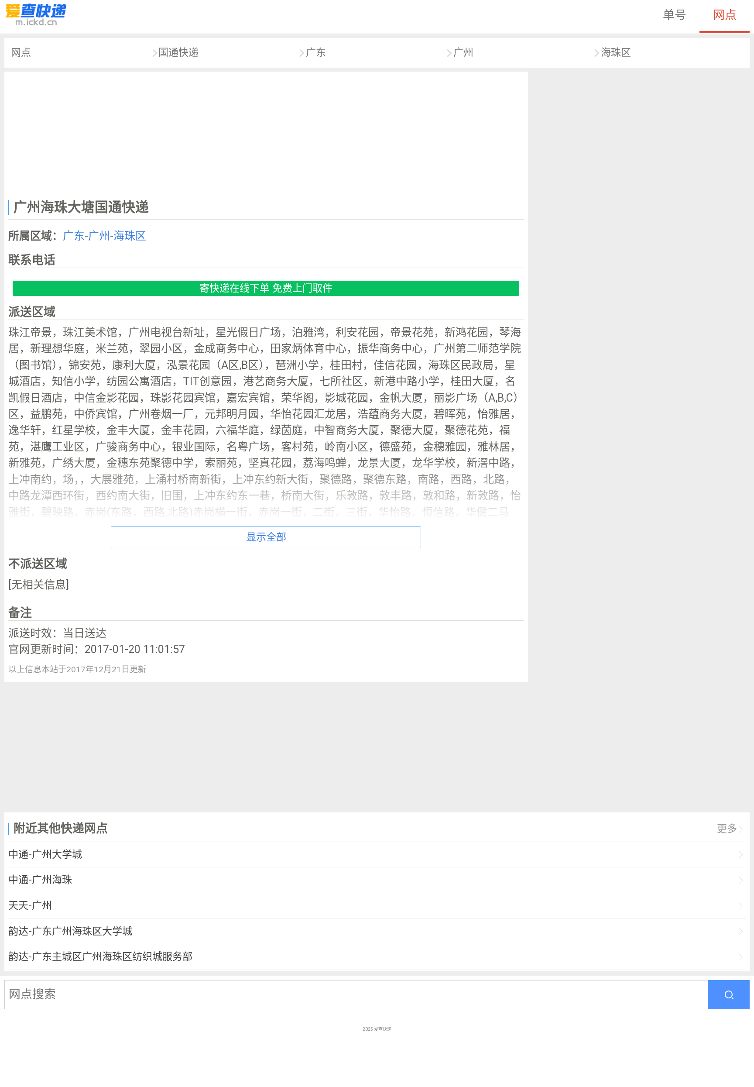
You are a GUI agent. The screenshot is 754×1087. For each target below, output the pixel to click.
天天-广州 (30, 906)
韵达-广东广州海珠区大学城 (70, 931)
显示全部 (266, 537)
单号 (674, 15)
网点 (725, 15)
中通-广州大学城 (45, 854)
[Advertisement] (266, 134)
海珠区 (616, 52)
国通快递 (178, 52)
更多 (727, 829)
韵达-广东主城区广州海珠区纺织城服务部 (100, 957)
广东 (316, 52)
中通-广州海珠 (40, 880)
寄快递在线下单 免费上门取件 (265, 288)
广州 (463, 52)
